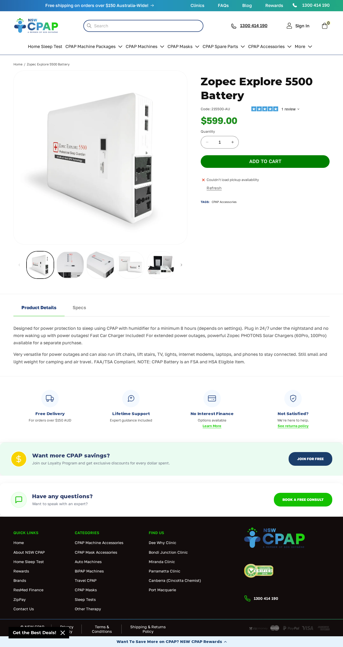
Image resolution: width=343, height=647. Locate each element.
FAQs (223, 5)
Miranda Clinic (162, 561)
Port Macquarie (162, 589)
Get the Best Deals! (34, 632)
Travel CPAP (85, 580)
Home (18, 64)
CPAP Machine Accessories (99, 543)
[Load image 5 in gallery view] (160, 265)
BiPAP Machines (89, 571)
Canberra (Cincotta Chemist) (175, 580)
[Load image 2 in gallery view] (70, 265)
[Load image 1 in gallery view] (40, 265)
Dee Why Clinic (162, 543)
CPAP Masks (86, 589)
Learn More (212, 426)
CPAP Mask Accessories (96, 552)
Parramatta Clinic (164, 571)
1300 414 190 (316, 5)
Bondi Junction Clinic (168, 552)
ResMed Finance (28, 589)
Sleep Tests (85, 599)
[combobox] (143, 26)
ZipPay (19, 599)
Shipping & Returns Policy (148, 629)
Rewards (274, 5)
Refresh (214, 188)
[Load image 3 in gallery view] (100, 265)
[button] (171, 641)
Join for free (310, 459)
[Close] (63, 633)
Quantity (208, 131)
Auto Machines (88, 561)
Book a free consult (303, 499)
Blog (247, 5)
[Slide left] (19, 265)
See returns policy (293, 426)
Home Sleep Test (28, 561)
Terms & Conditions (102, 629)
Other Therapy (88, 609)
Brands (19, 580)
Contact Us (23, 609)
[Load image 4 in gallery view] (130, 265)
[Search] (89, 26)
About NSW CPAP (29, 552)
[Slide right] (181, 265)
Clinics (197, 5)
